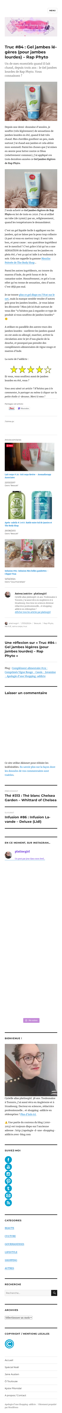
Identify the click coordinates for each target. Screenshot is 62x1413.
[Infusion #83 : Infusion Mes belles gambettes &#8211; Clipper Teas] (29, 553)
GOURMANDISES (14, 1244)
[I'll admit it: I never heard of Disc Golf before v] (31, 878)
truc (25, 626)
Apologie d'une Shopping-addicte (20, 1404)
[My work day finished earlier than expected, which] (31, 970)
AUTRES (9, 1268)
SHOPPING (11, 1260)
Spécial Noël (12, 1367)
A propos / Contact (15, 1395)
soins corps (17, 626)
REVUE (8, 626)
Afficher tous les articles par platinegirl (33, 612)
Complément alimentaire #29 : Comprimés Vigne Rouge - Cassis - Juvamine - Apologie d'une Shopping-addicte (30, 672)
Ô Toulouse (11, 1381)
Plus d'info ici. (28, 1114)
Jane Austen (12, 1374)
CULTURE (10, 1236)
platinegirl (14, 623)
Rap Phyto (48, 623)
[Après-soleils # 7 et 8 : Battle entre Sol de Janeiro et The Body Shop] (29, 505)
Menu (52, 10)
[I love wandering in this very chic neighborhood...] (31, 939)
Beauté (37, 623)
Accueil (9, 1360)
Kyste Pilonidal (13, 1388)
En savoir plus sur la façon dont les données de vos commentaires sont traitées (30, 770)
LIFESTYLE (11, 1252)
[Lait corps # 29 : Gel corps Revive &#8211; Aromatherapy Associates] (29, 457)
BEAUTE (9, 1228)
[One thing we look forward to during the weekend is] (31, 909)
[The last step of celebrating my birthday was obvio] (31, 1001)
